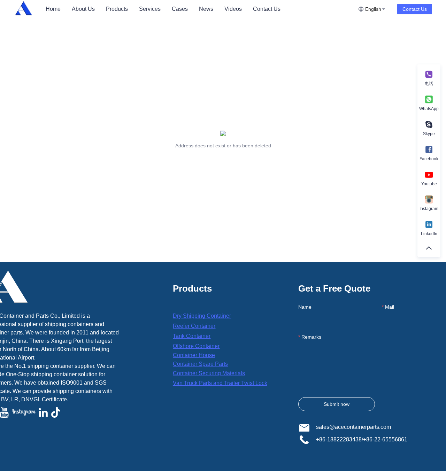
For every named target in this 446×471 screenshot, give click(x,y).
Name (305, 307)
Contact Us (266, 9)
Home (53, 9)
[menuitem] (53, 9)
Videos (233, 9)
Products (117, 9)
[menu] (199, 9)
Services (150, 9)
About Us (83, 9)
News (206, 9)
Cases (180, 9)
